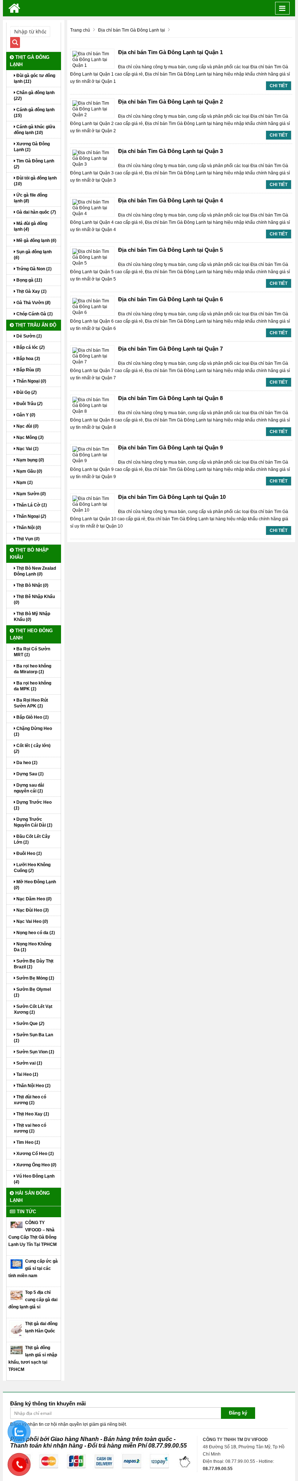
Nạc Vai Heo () (31, 921)
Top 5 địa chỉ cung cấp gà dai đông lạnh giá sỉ (32, 1300)
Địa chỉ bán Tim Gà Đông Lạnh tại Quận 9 (170, 447)
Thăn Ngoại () (30, 381)
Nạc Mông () (29, 437)
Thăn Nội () (28, 527)
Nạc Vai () (27, 448)
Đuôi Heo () (28, 853)
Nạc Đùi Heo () (32, 910)
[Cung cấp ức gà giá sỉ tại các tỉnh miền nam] (17, 1263)
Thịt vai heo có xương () (30, 1128)
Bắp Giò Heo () (32, 717)
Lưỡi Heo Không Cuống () (32, 867)
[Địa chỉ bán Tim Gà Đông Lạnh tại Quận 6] (92, 306)
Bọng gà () (28, 280)
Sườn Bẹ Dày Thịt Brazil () (33, 964)
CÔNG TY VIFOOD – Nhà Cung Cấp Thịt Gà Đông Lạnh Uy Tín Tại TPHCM (32, 1233)
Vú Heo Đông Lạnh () (34, 1179)
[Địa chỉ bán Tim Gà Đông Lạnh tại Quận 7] (92, 355)
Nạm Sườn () (30, 493)
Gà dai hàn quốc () (35, 212)
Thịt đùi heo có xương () (30, 1099)
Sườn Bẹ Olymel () (32, 992)
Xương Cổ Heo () (34, 1153)
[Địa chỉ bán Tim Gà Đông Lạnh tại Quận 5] (92, 256)
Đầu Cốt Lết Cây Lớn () (32, 839)
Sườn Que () (29, 1023)
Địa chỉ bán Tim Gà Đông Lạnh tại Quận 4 (170, 200)
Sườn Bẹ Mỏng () (34, 978)
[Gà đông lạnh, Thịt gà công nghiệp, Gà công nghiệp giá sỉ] (14, 8)
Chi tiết (278, 85)
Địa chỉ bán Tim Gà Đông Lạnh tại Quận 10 (172, 497)
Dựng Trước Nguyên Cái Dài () (33, 822)
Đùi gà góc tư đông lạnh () (34, 78)
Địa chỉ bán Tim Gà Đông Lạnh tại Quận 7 (170, 349)
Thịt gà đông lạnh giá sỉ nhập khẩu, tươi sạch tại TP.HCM (32, 1358)
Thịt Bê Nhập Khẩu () (34, 599)
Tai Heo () (26, 1074)
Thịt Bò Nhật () (31, 585)
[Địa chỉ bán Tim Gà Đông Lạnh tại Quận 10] (92, 504)
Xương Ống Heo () (35, 1164)
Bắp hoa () (27, 358)
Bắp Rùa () (28, 369)
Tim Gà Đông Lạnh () (34, 163)
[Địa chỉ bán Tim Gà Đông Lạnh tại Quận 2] (92, 108)
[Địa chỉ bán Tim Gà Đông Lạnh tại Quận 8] (92, 405)
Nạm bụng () (29, 460)
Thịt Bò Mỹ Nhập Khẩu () (32, 616)
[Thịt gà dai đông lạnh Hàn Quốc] (17, 1328)
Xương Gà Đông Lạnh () (32, 146)
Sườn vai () (28, 1063)
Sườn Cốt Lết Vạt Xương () (33, 1009)
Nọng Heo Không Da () (32, 946)
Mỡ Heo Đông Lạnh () (35, 884)
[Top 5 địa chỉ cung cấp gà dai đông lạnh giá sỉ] (17, 1295)
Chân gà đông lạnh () (34, 95)
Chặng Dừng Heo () (33, 731)
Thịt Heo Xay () (32, 1114)
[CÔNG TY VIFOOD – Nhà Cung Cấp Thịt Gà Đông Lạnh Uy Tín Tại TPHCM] (17, 1224)
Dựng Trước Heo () (33, 805)
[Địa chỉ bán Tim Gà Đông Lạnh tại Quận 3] (92, 158)
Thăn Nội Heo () (33, 1085)
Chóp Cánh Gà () (34, 313)
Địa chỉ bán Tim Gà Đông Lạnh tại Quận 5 (170, 250)
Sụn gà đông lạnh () (33, 254)
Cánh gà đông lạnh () (34, 112)
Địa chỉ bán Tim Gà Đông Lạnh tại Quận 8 (170, 398)
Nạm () (24, 482)
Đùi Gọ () (26, 392)
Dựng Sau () (29, 773)
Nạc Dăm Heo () (33, 898)
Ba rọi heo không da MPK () (32, 686)
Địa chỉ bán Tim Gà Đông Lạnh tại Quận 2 (170, 101)
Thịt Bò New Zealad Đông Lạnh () (35, 571)
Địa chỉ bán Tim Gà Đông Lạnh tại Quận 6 (170, 299)
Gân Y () (25, 414)
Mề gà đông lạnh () (35, 240)
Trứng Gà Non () (33, 268)
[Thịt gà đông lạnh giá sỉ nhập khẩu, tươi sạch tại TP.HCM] (17, 1349)
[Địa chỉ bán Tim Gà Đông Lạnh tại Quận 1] (92, 59)
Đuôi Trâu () (29, 403)
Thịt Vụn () (27, 538)
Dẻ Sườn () (28, 336)
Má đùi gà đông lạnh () (30, 226)
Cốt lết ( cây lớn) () (32, 748)
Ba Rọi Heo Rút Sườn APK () (31, 703)
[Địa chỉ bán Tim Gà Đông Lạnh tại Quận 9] (92, 454)
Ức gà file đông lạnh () (30, 198)
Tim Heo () (27, 1142)
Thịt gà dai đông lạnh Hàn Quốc (41, 1327)
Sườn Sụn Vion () (34, 1051)
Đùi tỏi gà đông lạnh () (35, 180)
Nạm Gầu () (28, 471)
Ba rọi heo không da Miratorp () (32, 668)
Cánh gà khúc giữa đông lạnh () (34, 129)
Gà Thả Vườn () (33, 302)
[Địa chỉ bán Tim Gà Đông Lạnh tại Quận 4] (92, 207)
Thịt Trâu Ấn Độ (35, 325)
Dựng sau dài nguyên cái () (29, 788)
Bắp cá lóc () (30, 347)
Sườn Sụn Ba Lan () (33, 1037)
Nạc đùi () (27, 426)
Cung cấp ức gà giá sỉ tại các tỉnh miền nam (33, 1268)
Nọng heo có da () (35, 932)
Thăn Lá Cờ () (31, 505)
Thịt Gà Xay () (31, 291)
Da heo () (26, 762)
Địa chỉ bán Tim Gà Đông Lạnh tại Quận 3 (170, 151)
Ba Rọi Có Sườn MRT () (32, 651)
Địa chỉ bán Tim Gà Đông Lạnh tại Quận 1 (170, 52)
